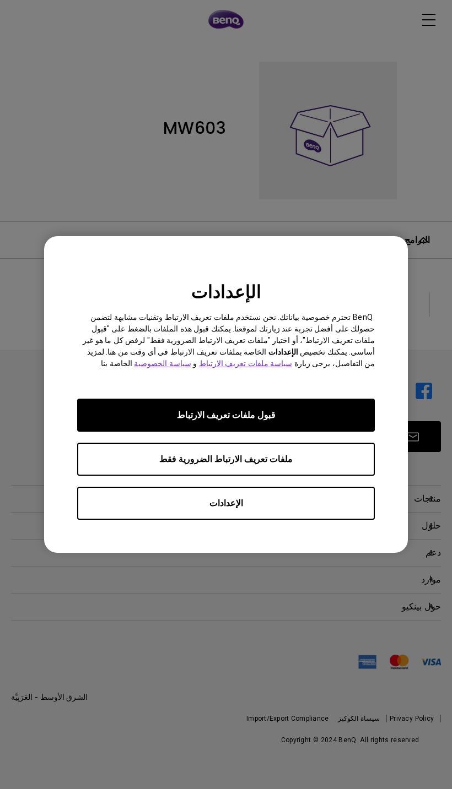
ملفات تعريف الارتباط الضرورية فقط (226, 459)
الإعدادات (226, 503)
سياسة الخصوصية (162, 363)
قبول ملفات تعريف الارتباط (226, 415)
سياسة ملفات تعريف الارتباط (246, 363)
